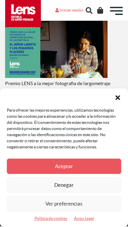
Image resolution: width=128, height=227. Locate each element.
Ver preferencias (64, 204)
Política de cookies (50, 218)
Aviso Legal (84, 218)
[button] (117, 97)
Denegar (64, 185)
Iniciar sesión (71, 10)
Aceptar (64, 166)
